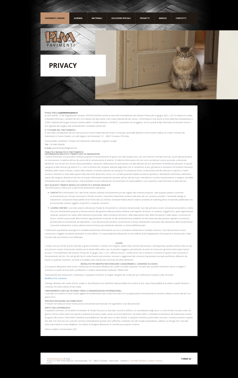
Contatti (181, 18)
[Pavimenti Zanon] (73, 39)
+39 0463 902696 (137, 360)
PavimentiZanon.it (55, 358)
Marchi (163, 18)
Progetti (145, 18)
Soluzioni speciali (121, 18)
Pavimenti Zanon (55, 18)
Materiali (97, 18)
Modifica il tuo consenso (56, 278)
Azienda (78, 18)
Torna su (186, 359)
